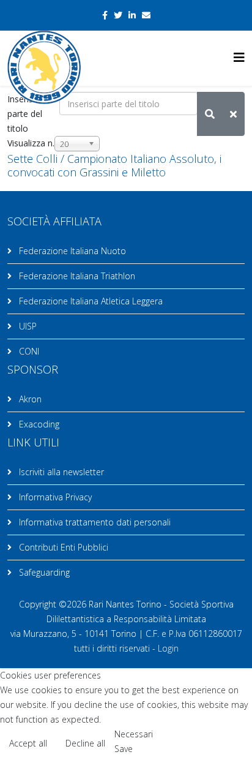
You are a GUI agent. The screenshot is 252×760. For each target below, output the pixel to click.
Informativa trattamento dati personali (94, 522)
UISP (27, 326)
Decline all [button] (85, 743)
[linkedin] (132, 15)
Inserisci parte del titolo (24, 113)
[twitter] (118, 15)
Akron (29, 399)
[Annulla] (233, 114)
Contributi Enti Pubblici (62, 547)
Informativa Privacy (54, 497)
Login (168, 648)
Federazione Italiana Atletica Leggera (90, 301)
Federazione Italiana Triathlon (76, 276)
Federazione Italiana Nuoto (71, 251)
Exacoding (38, 424)
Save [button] (123, 748)
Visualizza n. (30, 143)
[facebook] (105, 15)
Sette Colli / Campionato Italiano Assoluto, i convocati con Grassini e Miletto (114, 165)
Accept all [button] (28, 743)
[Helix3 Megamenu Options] (239, 57)
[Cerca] (210, 114)
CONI (28, 351)
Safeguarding (43, 572)
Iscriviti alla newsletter (60, 472)
